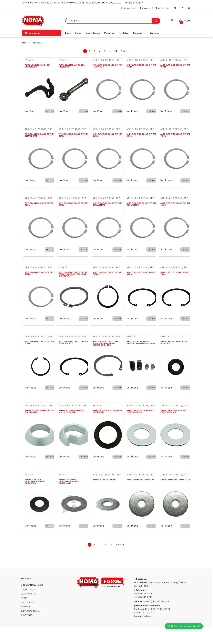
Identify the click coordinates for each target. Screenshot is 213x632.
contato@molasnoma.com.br (156, 601)
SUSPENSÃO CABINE (30, 611)
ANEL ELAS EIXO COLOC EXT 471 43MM (39, 273)
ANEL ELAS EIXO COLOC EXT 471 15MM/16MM (107, 66)
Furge (78, 33)
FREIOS (24, 598)
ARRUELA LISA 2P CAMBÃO (105, 479)
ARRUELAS (98, 60)
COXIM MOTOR (28, 589)
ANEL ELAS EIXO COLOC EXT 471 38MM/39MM (141, 204)
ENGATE (29, 60)
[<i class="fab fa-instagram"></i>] (182, 8)
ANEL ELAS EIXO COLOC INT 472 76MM (175, 273)
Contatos (146, 8)
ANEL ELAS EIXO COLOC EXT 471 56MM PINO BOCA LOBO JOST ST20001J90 (73, 274)
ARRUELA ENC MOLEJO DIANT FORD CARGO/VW (140, 411)
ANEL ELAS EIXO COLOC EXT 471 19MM (175, 66)
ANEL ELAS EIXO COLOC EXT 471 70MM (107, 273)
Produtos (124, 33)
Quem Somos (129, 8)
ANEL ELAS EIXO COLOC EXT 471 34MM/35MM (107, 204)
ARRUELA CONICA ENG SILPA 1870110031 (173, 342)
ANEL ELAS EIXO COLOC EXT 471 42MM (175, 204)
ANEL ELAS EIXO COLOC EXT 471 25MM (107, 135)
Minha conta (163, 8)
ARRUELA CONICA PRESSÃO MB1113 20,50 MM (71, 411)
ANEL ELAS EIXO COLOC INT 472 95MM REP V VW (73, 342)
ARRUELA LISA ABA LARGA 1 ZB (140, 479)
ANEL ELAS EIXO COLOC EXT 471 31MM (39, 204)
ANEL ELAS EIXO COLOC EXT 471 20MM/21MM (39, 135)
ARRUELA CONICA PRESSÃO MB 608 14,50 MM (39, 411)
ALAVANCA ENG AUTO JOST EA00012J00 (38, 66)
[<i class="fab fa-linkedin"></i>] (189, 8)
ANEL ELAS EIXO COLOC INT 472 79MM (39, 342)
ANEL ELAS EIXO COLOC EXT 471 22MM (73, 135)
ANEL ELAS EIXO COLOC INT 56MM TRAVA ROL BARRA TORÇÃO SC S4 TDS (105, 343)
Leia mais (50, 111)
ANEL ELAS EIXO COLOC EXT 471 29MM (141, 135)
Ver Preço (30, 111)
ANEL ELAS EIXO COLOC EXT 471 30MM (175, 135)
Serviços (137, 33)
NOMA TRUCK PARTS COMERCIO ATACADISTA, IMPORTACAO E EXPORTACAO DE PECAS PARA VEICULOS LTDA (71, 3)
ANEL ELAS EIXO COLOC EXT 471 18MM (141, 66)
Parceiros (109, 33)
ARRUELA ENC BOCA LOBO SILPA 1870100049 (107, 411)
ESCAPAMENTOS (29, 593)
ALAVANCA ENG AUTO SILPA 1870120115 (71, 66)
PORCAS (109, 60)
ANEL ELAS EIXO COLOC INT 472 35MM (141, 273)
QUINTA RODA (27, 602)
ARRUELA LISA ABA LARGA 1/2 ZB (175, 479)
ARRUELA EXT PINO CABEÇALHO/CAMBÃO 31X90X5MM (35, 481)
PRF (118, 60)
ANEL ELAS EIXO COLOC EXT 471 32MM (73, 204)
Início (68, 33)
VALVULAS (25, 606)
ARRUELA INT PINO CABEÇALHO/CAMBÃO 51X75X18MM (69, 481)
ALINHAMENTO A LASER (32, 585)
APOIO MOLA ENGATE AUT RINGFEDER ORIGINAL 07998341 (140, 342)
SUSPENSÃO (27, 615)
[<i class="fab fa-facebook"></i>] (175, 8)
